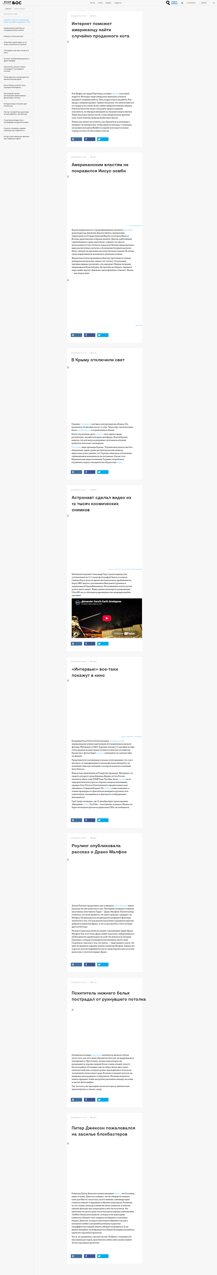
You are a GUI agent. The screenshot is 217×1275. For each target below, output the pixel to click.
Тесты (92, 3)
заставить (128, 230)
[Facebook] (89, 139)
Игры (100, 3)
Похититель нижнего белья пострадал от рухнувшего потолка (14, 69)
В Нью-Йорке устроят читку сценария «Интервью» (15, 86)
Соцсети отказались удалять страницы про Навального (15, 129)
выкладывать (121, 906)
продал (115, 94)
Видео (108, 3)
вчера (119, 462)
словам (107, 788)
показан (100, 753)
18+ (213, 3)
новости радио (19, 9)
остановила (85, 424)
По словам (76, 447)
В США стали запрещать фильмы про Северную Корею (16, 137)
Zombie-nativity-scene (135, 225)
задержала (96, 1055)
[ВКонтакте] (76, 139)
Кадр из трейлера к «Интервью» (132, 736)
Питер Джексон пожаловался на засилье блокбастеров (16, 78)
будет (86, 804)
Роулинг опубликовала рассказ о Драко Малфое (17, 59)
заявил (117, 1194)
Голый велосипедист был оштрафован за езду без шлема (16, 121)
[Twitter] (102, 139)
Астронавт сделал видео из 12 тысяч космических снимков (15, 43)
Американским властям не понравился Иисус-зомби (14, 29)
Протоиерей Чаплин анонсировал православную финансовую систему (15, 95)
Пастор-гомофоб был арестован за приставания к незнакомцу (16, 113)
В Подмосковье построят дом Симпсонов (15, 105)
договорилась (115, 741)
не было (99, 434)
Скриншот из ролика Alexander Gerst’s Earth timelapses (124, 569)
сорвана (122, 779)
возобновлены (84, 430)
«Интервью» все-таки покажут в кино (16, 51)
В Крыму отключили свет (13, 36)
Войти (204, 3)
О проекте (191, 3)
